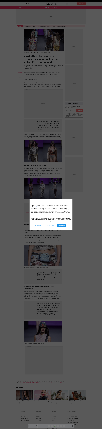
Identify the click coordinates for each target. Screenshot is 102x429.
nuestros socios (48, 205)
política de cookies (60, 212)
